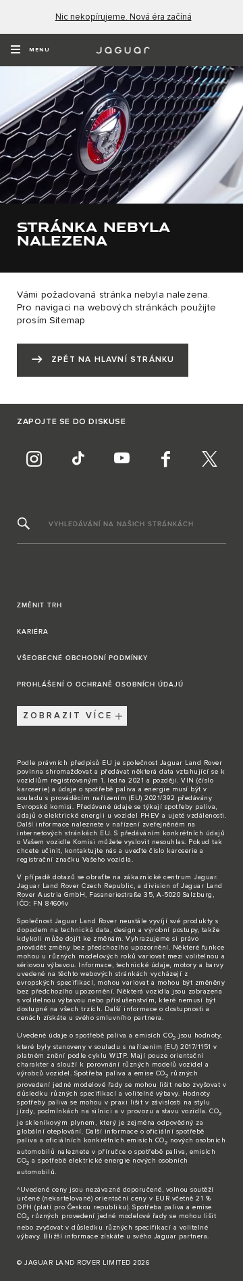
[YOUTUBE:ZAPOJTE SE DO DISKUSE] (121, 459)
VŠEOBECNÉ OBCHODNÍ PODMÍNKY (82, 658)
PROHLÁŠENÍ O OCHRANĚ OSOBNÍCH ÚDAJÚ (100, 684)
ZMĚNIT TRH (39, 605)
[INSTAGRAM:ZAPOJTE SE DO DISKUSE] (34, 459)
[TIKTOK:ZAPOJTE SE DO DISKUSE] (77, 459)
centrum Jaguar (189, 877)
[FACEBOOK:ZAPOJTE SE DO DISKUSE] (165, 459)
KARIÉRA (33, 632)
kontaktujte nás (91, 850)
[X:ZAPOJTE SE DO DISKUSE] (209, 459)
